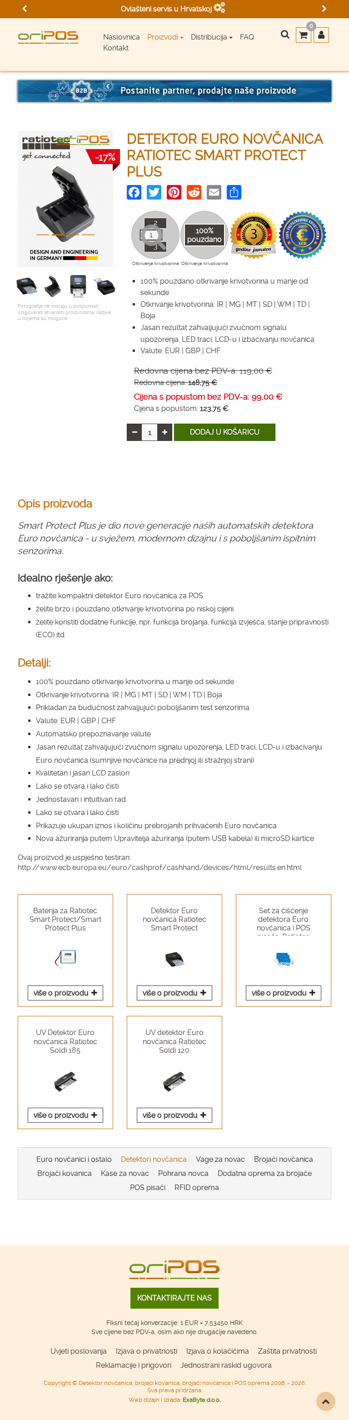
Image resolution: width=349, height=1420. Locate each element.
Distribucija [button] (209, 37)
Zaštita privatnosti (287, 1351)
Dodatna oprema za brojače (265, 1173)
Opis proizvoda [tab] (55, 503)
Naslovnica (121, 37)
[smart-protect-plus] (27, 286)
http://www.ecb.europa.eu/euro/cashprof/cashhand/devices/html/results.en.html (160, 867)
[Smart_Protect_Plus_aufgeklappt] (52, 286)
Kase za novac (125, 1173)
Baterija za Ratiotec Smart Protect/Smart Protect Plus (65, 919)
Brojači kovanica (64, 1173)
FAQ (247, 37)
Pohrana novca (183, 1173)
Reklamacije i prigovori (133, 1365)
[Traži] (285, 35)
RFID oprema (196, 1187)
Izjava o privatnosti (146, 1351)
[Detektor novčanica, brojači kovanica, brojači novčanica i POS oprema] (48, 34)
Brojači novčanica (283, 1159)
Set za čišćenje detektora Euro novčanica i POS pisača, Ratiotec (283, 920)
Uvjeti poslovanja (78, 1351)
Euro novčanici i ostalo (74, 1159)
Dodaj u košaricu (224, 432)
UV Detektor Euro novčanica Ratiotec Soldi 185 (65, 1041)
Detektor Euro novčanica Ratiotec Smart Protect (174, 919)
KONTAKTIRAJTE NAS (174, 1298)
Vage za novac (220, 1159)
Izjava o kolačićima (217, 1351)
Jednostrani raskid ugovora (226, 1365)
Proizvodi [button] (162, 37)
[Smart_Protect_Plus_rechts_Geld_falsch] (104, 286)
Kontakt (116, 48)
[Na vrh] (325, 1401)
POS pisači (147, 1187)
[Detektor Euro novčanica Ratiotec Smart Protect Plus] (65, 204)
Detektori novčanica (154, 1159)
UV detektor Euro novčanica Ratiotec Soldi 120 (174, 1041)
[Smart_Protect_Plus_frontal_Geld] (78, 286)
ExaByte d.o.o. (201, 1399)
